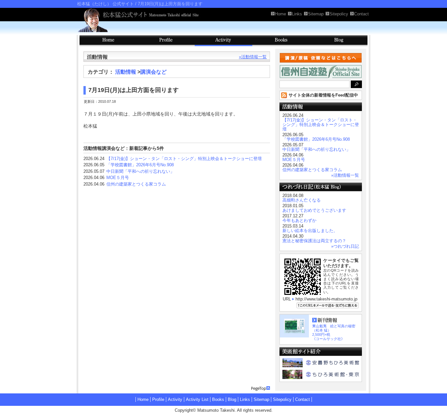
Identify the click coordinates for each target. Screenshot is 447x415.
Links (245, 399)
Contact (302, 399)
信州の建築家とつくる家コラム (136, 184)
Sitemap (261, 399)
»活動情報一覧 (253, 56)
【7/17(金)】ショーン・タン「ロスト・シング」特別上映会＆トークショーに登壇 (184, 158)
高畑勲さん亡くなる (301, 200)
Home (143, 399)
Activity (223, 40)
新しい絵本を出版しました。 (310, 230)
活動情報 (125, 72)
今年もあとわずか (299, 220)
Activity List (197, 399)
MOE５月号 (117, 177)
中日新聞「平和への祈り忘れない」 (140, 171)
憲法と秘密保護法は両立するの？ (314, 240)
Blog (338, 40)
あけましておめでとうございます (314, 210)
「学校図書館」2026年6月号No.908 (140, 164)
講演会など (153, 72)
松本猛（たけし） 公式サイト (105, 3)
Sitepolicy (282, 399)
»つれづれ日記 (345, 246)
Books (281, 40)
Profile (166, 40)
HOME (108, 40)
